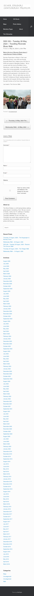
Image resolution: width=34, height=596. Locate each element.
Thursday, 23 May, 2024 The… (17, 121)
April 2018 (6, 501)
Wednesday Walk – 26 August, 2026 (13, 242)
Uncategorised (7, 576)
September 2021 (7, 409)
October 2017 (7, 516)
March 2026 (6, 273)
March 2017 (6, 534)
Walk (4, 581)
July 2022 (6, 384)
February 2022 (7, 396)
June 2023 (6, 356)
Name (5, 165)
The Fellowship (7, 34)
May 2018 (6, 499)
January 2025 (7, 309)
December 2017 (7, 511)
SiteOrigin (19, 592)
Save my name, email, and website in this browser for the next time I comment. (23, 190)
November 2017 (7, 514)
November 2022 (7, 374)
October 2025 (7, 286)
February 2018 (7, 506)
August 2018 (6, 491)
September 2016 (7, 549)
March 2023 (6, 364)
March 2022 (6, 394)
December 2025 (7, 281)
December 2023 (7, 341)
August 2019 (6, 461)
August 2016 (6, 551)
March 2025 (6, 304)
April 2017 (6, 531)
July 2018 (6, 494)
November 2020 (7, 429)
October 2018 (7, 486)
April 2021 (6, 421)
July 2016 (6, 554)
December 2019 (7, 451)
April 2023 (6, 361)
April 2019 (6, 471)
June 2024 (6, 326)
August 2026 (6, 261)
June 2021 (6, 416)
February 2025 (7, 306)
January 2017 (7, 539)
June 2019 (6, 466)
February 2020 (7, 446)
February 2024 (7, 336)
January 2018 (7, 509)
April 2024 (6, 331)
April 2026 (6, 271)
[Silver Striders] (17, 6)
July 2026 (6, 263)
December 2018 (7, 481)
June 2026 (6, 266)
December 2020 (7, 426)
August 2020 (6, 436)
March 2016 (6, 564)
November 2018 (7, 484)
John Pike (23, 48)
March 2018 (6, 504)
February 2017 (7, 536)
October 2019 (7, 456)
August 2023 (6, 351)
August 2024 (6, 321)
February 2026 (7, 276)
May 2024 (6, 329)
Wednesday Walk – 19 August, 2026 (13, 251)
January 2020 (7, 449)
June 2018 (6, 496)
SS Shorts (16, 19)
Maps (4, 24)
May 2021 (6, 419)
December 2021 (7, 401)
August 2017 (6, 521)
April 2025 (6, 301)
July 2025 (6, 294)
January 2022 (7, 399)
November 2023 (7, 344)
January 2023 (7, 369)
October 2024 (7, 316)
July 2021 (6, 414)
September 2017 (7, 519)
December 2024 (7, 311)
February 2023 (7, 366)
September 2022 (7, 379)
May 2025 (6, 299)
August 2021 (6, 411)
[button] (31, 27)
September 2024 (7, 319)
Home (5, 19)
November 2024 (7, 314)
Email (5, 173)
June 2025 (6, 296)
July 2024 (6, 324)
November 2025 (7, 283)
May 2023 (6, 359)
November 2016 (7, 544)
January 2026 (7, 278)
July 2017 (6, 524)
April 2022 (6, 391)
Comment (6, 145)
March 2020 (6, 444)
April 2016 (6, 561)
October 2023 (7, 346)
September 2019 (7, 459)
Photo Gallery (17, 24)
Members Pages (8, 29)
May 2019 (6, 469)
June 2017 (6, 526)
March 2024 (6, 334)
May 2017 (6, 529)
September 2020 (7, 434)
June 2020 (6, 441)
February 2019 (7, 476)
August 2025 (6, 291)
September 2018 (7, 489)
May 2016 (6, 559)
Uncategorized (13, 111)
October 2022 (7, 376)
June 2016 (6, 556)
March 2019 (6, 474)
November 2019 (7, 454)
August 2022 (6, 381)
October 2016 (7, 546)
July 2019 (6, 464)
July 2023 (6, 354)
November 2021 (7, 404)
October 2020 (7, 431)
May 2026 (6, 268)
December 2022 (7, 371)
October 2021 (7, 406)
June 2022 (6, 386)
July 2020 (6, 439)
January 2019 (7, 479)
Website (5, 180)
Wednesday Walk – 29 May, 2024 (17, 127)
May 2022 (6, 389)
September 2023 (7, 349)
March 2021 (6, 424)
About (21, 29)
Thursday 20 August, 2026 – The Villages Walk (16, 249)
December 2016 (7, 541)
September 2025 (7, 288)
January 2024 (7, 339)
